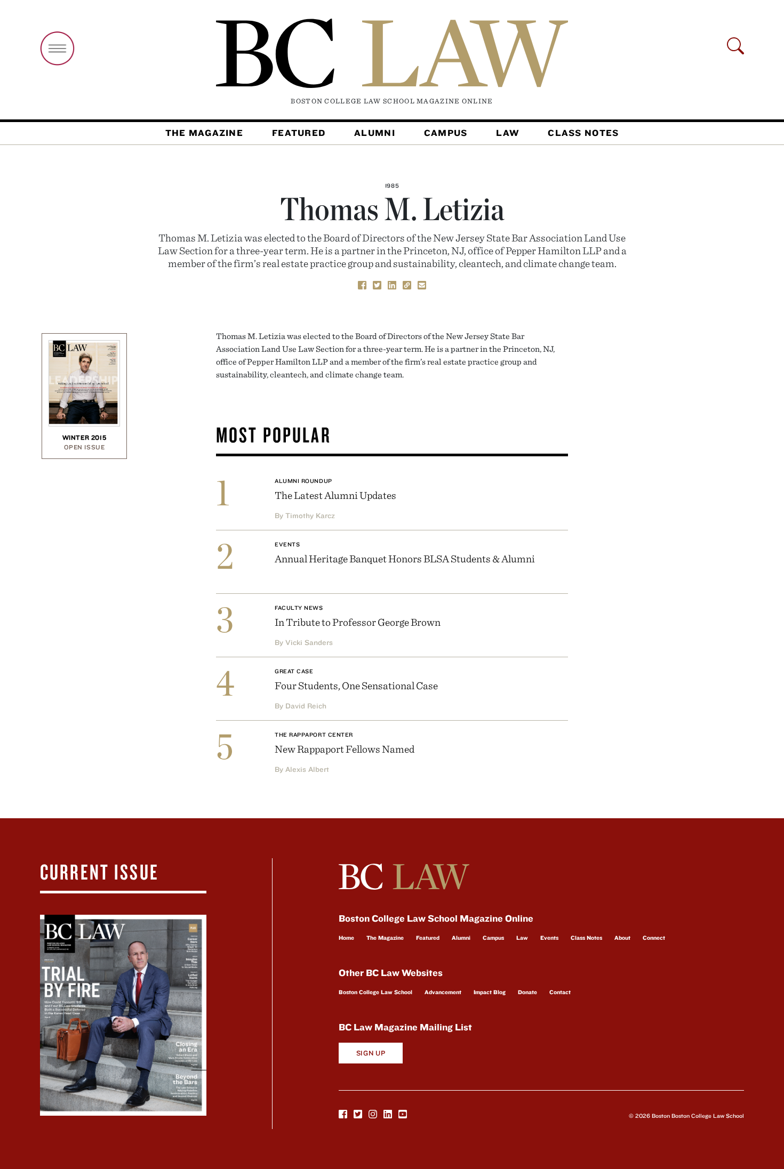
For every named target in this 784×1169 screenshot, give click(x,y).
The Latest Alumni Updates (335, 495)
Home (346, 937)
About (622, 937)
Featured (298, 132)
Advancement (443, 992)
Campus (446, 132)
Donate (527, 992)
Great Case (294, 671)
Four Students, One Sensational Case (356, 685)
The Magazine (204, 132)
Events (287, 544)
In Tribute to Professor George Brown (358, 622)
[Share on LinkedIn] (392, 284)
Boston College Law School (375, 992)
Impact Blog (490, 992)
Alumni (374, 132)
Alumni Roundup (303, 481)
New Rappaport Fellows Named (344, 749)
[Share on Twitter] (377, 284)
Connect (654, 937)
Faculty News (299, 607)
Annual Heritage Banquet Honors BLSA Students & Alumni (405, 558)
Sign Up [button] (371, 1053)
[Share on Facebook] (362, 284)
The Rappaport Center (314, 734)
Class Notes (583, 132)
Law (507, 132)
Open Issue (84, 447)
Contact (560, 992)
